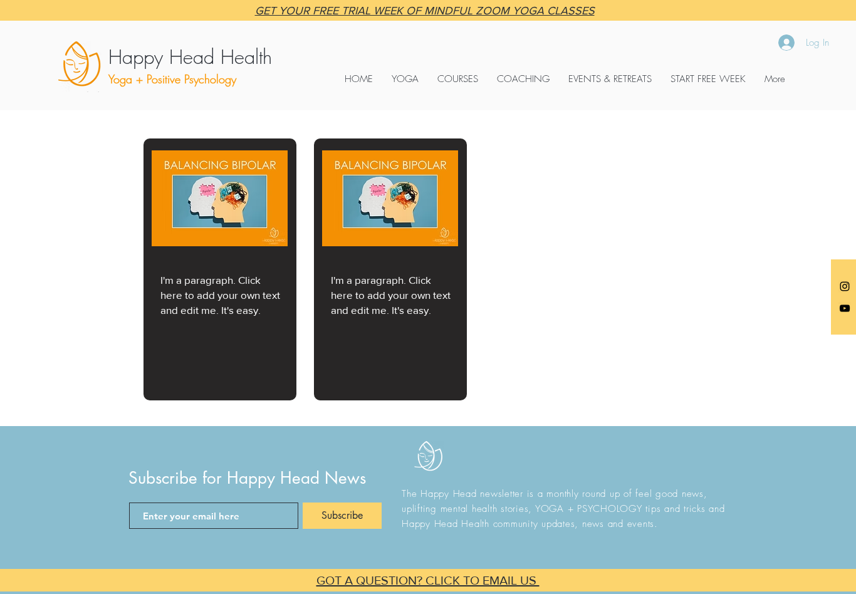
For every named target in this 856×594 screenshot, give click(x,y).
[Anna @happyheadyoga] (844, 286)
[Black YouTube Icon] (844, 308)
